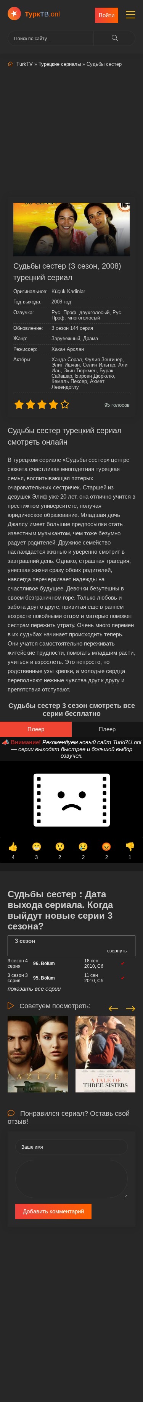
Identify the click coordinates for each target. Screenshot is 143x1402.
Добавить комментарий (53, 1211)
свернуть (117, 951)
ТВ (42, 14)
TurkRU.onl (127, 742)
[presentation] (113, 1007)
